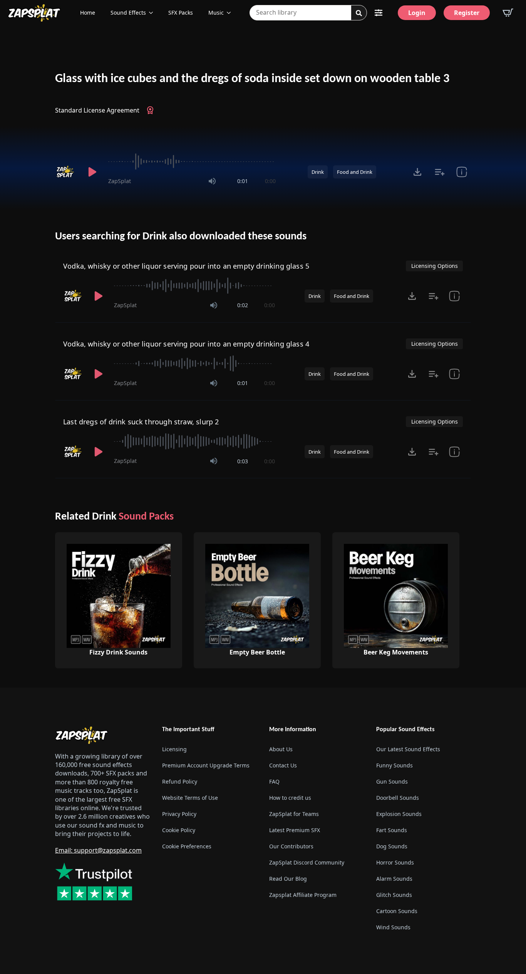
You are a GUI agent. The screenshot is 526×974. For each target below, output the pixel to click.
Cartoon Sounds (396, 911)
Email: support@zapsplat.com (98, 850)
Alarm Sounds (394, 878)
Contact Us (283, 765)
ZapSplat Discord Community (306, 862)
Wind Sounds (393, 927)
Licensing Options (434, 265)
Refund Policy (179, 781)
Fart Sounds (391, 830)
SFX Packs (180, 12)
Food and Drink (354, 171)
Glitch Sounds (394, 894)
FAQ (274, 781)
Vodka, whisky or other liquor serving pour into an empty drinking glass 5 (186, 266)
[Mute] (212, 181)
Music (216, 12)
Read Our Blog (288, 878)
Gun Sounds (392, 781)
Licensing (174, 749)
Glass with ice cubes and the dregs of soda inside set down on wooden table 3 (252, 79)
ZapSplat (119, 181)
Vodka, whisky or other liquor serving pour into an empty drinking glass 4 (186, 343)
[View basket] (508, 12)
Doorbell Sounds (397, 797)
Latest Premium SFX (294, 830)
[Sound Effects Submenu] (153, 12)
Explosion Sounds (399, 814)
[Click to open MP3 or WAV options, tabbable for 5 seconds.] (417, 172)
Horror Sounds (395, 862)
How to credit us (290, 797)
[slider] (192, 161)
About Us (281, 749)
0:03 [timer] (242, 461)
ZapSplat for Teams (294, 814)
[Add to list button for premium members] (440, 172)
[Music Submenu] (231, 12)
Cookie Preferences (186, 846)
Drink (318, 171)
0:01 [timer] (242, 181)
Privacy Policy (179, 814)
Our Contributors (291, 846)
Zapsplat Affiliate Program (303, 894)
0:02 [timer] (242, 305)
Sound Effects (128, 12)
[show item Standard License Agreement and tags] (461, 172)
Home (87, 12)
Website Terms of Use (190, 797)
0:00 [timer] (270, 181)
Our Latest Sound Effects (408, 749)
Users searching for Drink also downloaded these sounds (181, 236)
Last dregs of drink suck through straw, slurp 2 (141, 421)
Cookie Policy (178, 830)
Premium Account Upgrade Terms (206, 765)
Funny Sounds (394, 765)
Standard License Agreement (97, 110)
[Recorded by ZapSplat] (65, 172)
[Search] (359, 13)
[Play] (92, 172)
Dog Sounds (391, 846)
